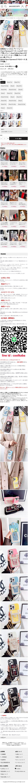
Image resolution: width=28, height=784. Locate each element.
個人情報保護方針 (5, 762)
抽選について (19, 757)
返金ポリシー (5, 284)
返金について (4, 774)
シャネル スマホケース (21, 18)
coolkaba (18, 768)
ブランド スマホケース (10, 18)
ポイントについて (20, 759)
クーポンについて (20, 762)
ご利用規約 (4, 757)
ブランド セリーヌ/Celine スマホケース (22, 164)
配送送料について (5, 771)
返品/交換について (5, 777)
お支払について (5, 768)
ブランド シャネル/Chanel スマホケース (4, 164)
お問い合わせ (10, 68)
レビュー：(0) (3, 68)
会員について (19, 754)
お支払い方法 (5, 278)
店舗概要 (3, 754)
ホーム (3, 18)
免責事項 (3, 759)
